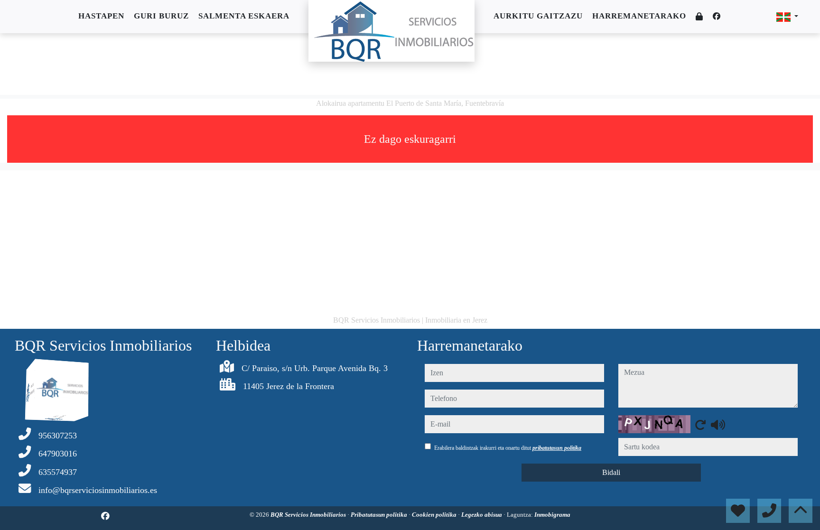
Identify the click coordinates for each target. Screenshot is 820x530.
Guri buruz (161, 15)
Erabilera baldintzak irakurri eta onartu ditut (507, 448)
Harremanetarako (639, 15)
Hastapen (101, 15)
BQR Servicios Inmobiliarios (308, 514)
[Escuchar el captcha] (718, 424)
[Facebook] (716, 16)
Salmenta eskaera (243, 15)
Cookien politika (435, 514)
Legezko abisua (482, 514)
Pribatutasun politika (380, 514)
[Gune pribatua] (699, 16)
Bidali (611, 472)
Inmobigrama (552, 514)
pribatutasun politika (556, 448)
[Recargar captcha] (700, 424)
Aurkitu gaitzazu (538, 15)
